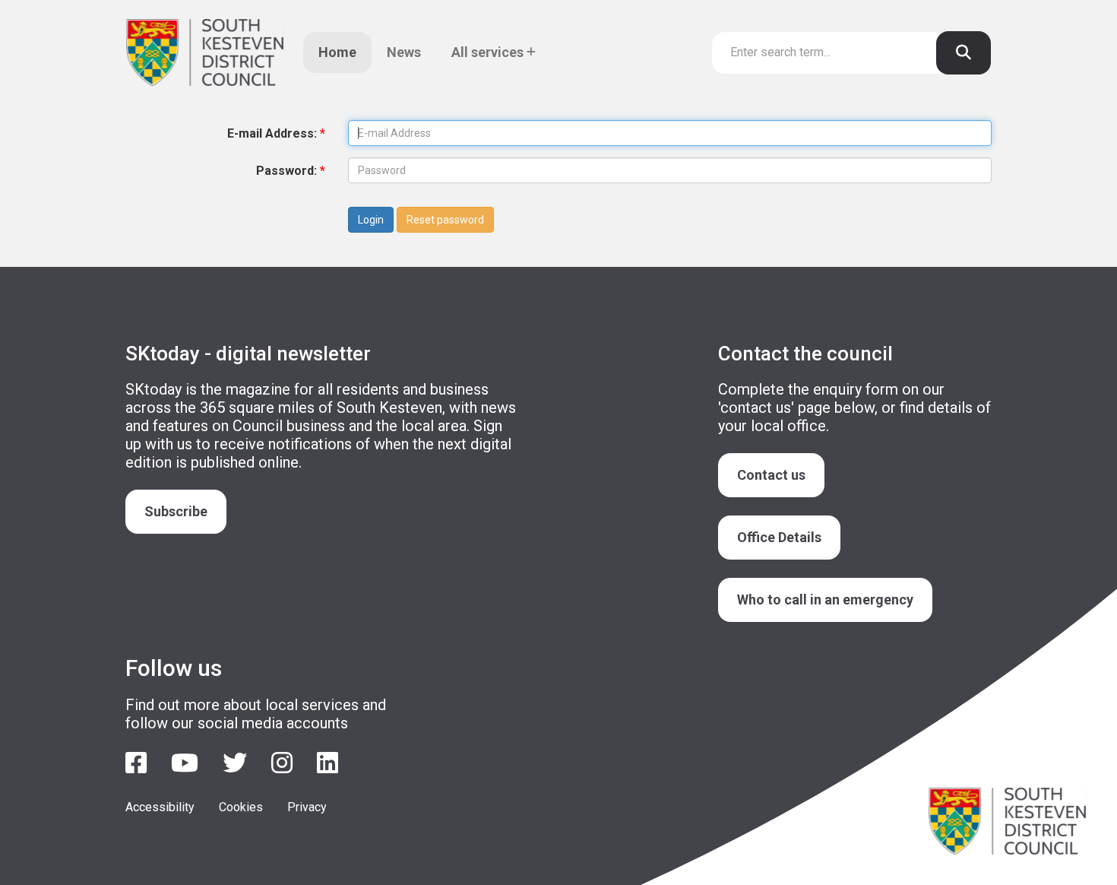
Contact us (771, 475)
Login (371, 220)
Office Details (779, 537)
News (404, 52)
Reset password (445, 220)
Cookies (241, 807)
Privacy (307, 807)
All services (489, 52)
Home (337, 52)
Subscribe (175, 511)
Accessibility (160, 807)
